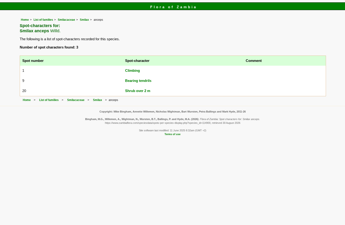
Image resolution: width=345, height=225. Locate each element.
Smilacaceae (66, 19)
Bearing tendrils (138, 81)
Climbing (132, 70)
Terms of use (172, 134)
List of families (43, 19)
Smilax (84, 19)
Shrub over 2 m (137, 91)
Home (25, 19)
